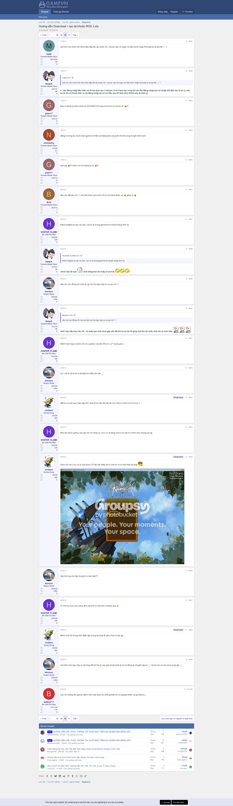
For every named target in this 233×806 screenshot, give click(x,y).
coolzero (44, 30)
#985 (191, 160)
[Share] (186, 41)
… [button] (53, 35)
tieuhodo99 (183, 742)
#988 (191, 248)
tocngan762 (52, 751)
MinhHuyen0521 (53, 743)
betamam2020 (53, 734)
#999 (191, 659)
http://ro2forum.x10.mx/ (127, 403)
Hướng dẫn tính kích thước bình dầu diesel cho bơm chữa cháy (75, 757)
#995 (191, 456)
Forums (44, 11)
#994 (191, 427)
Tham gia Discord (61, 11)
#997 (191, 600)
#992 (191, 368)
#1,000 (190, 689)
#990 (191, 308)
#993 (191, 397)
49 (61, 35)
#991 (191, 338)
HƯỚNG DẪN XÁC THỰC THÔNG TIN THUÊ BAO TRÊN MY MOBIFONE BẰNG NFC (92, 731)
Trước (44, 35)
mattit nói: (66, 77)
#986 (191, 189)
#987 (191, 219)
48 (57, 35)
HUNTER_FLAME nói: (70, 255)
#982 (191, 71)
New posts (43, 17)
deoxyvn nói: (67, 315)
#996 (191, 570)
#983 (191, 100)
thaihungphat (52, 760)
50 (65, 35)
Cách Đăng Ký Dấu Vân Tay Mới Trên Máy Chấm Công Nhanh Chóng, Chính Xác (83, 748)
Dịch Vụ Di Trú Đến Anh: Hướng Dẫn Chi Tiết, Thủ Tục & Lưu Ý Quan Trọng (81, 765)
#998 (191, 629)
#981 (191, 41)
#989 (191, 278)
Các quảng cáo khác (75, 734)
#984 (191, 130)
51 (69, 35)
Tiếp (74, 35)
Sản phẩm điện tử (72, 751)
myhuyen (51, 768)
